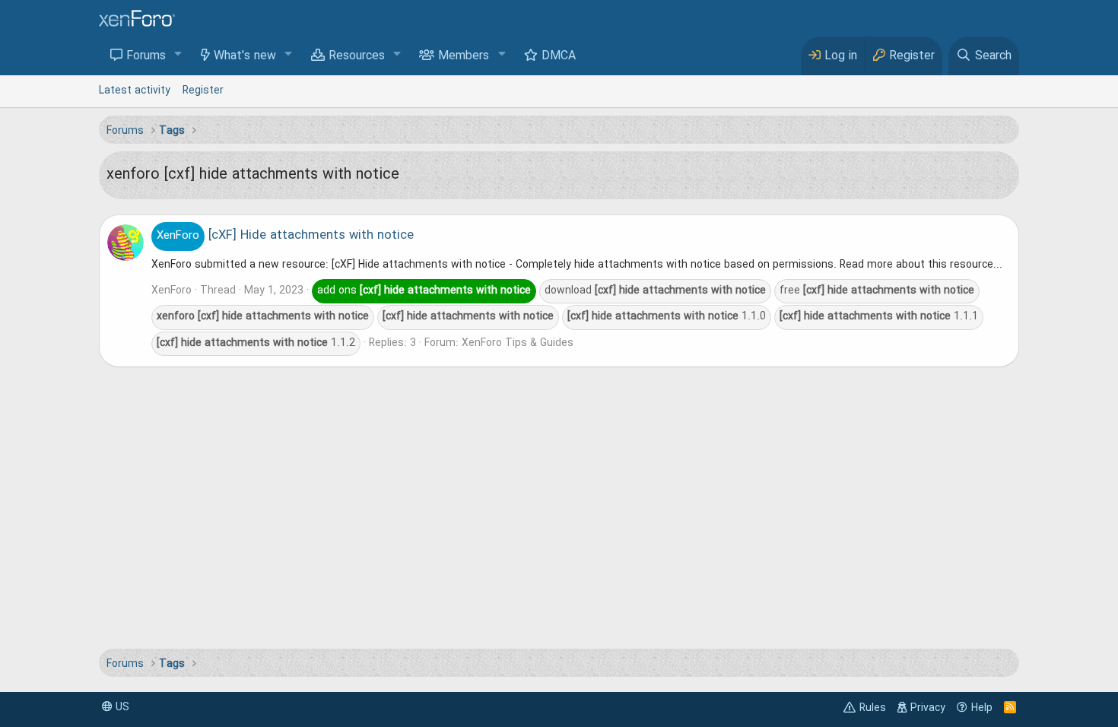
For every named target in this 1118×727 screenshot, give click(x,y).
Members (463, 56)
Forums (146, 56)
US (121, 707)
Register (203, 90)
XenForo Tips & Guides (517, 343)
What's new (245, 56)
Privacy (927, 708)
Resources (357, 56)
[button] (178, 55)
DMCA (559, 56)
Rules (872, 708)
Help (982, 708)
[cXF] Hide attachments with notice (285, 236)
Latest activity (134, 90)
